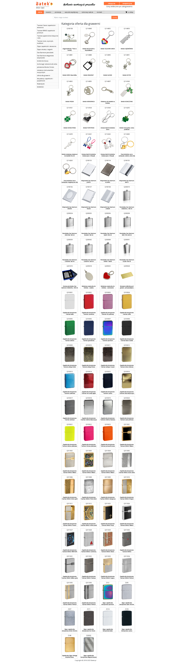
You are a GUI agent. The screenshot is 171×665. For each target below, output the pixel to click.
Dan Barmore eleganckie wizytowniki (45, 57)
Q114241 (89, 134)
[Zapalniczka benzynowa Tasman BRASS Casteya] (89, 565)
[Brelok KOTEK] (127, 64)
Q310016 (127, 372)
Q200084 (108, 240)
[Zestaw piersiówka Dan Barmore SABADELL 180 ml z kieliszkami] (70, 275)
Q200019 (127, 187)
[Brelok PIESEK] (70, 90)
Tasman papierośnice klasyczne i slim (47, 37)
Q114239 (70, 134)
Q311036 (89, 583)
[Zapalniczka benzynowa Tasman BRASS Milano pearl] (89, 460)
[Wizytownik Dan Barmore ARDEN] (70, 196)
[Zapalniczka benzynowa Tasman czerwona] (89, 302)
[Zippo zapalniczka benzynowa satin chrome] (127, 592)
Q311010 (127, 477)
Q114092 (70, 81)
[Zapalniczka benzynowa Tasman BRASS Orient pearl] (89, 513)
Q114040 (89, 29)
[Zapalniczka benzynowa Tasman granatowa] (89, 328)
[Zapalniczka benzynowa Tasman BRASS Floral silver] (89, 486)
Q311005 (127, 451)
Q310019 (108, 398)
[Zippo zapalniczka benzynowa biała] (108, 618)
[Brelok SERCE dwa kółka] (70, 64)
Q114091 (127, 55)
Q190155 (127, 160)
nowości (48, 12)
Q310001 (70, 292)
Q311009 (108, 477)
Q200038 (127, 213)
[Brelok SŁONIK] (108, 64)
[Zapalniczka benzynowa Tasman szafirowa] (70, 381)
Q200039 (70, 240)
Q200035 (89, 213)
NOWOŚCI (40, 87)
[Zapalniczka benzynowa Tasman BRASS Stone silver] (127, 460)
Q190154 (108, 160)
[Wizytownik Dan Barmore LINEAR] (108, 196)
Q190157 (89, 187)
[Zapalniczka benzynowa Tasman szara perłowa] (127, 407)
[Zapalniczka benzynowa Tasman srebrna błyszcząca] (89, 407)
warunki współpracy (71, 12)
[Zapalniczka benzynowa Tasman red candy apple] (89, 381)
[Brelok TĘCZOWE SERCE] (108, 38)
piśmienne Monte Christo (45, 67)
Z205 (126, 583)
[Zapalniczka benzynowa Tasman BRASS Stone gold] (70, 486)
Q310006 (89, 319)
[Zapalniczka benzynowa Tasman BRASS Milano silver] (108, 460)
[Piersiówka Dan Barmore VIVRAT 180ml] (108, 249)
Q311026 (127, 504)
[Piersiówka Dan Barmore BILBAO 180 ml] (89, 222)
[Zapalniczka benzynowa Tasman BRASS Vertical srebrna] (127, 565)
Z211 (88, 609)
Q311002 (70, 451)
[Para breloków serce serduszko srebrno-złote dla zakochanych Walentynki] (127, 143)
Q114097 (108, 81)
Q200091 (127, 240)
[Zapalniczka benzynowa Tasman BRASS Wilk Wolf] (70, 539)
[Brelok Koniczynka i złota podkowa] (127, 117)
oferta (40, 12)
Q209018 (89, 266)
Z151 (107, 583)
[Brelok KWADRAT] (89, 64)
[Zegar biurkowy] (70, 38)
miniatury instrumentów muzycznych (45, 71)
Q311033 (108, 556)
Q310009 (70, 345)
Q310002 (89, 292)
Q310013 (70, 372)
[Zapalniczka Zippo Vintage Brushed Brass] (70, 645)
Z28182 (88, 635)
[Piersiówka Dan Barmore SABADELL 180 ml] (127, 196)
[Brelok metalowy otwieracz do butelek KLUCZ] (70, 143)
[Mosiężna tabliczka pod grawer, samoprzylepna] (127, 275)
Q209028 (127, 266)
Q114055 (108, 29)
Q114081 (70, 55)
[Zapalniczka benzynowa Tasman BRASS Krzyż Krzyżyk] (108, 513)
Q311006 (70, 477)
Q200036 (108, 213)
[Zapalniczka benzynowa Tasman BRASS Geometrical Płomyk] (127, 539)
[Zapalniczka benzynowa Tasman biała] (70, 302)
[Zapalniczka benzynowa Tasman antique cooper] (108, 354)
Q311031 (70, 556)
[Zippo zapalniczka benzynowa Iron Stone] (89, 618)
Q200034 (70, 213)
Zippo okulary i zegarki (44, 49)
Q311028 (89, 530)
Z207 (69, 609)
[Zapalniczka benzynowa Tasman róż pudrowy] (108, 302)
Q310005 (70, 319)
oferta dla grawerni (43, 75)
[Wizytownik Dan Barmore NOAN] (89, 196)
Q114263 (70, 160)
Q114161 (70, 108)
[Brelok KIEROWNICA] (89, 90)
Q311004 (108, 451)
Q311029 (108, 530)
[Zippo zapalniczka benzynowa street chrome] (70, 618)
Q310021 (70, 424)
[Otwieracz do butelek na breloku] (108, 90)
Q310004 (127, 292)
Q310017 (70, 398)
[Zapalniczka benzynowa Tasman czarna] (108, 381)
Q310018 (89, 398)
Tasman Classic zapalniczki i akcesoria (46, 26)
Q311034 (127, 556)
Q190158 (108, 187)
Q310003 (108, 292)
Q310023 (108, 424)
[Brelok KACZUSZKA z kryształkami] (89, 38)
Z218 (126, 609)
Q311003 (89, 451)
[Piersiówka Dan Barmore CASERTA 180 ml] (89, 249)
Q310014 (89, 372)
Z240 (69, 635)
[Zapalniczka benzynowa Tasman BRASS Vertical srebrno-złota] (70, 592)
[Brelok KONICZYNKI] (127, 90)
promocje (58, 12)
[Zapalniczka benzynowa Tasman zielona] (70, 328)
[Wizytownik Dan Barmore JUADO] (89, 170)
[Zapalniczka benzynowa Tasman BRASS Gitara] (108, 539)
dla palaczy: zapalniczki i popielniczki (45, 80)
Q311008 (89, 477)
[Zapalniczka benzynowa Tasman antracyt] (70, 407)
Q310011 (108, 345)
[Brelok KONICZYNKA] (70, 117)
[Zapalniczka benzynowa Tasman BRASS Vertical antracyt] (89, 592)
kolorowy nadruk (87, 12)
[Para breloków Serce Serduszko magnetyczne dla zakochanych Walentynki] (70, 170)
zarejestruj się (127, 3)
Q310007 (108, 319)
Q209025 (108, 266)
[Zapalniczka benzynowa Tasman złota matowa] (127, 354)
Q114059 (127, 29)
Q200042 (89, 240)
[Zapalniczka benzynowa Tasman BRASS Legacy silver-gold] (108, 565)
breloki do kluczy (42, 61)
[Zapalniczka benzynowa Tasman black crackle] (127, 328)
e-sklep (130, 12)
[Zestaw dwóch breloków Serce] (108, 117)
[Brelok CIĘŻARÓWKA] (127, 38)
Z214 (107, 609)
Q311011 (70, 504)
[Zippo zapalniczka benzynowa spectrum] (108, 592)
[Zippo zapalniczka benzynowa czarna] (127, 618)
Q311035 (70, 583)
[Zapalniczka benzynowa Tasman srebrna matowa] (108, 407)
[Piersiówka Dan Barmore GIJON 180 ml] (108, 222)
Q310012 (127, 345)
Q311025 (108, 504)
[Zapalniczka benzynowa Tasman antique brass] (89, 354)
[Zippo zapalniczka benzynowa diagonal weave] (89, 645)
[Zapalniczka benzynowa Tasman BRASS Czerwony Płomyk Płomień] (89, 539)
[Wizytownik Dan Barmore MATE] (127, 170)
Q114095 (89, 81)
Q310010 (89, 345)
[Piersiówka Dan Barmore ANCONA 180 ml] (70, 222)
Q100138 (70, 29)
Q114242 (108, 134)
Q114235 (127, 108)
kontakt (99, 12)
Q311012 (89, 504)
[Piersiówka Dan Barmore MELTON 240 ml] (127, 222)
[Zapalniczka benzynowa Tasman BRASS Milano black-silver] (127, 513)
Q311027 (70, 530)
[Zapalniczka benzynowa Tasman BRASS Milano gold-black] (127, 433)
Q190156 (70, 187)
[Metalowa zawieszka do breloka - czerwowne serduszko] (108, 275)
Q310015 (108, 372)
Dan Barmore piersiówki (45, 53)
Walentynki (41, 84)
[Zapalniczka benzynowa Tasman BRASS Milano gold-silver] (70, 460)
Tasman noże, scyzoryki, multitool (45, 42)
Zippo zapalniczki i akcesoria (46, 46)
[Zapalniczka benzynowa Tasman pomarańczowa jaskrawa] (108, 433)
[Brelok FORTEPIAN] (89, 117)
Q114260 (127, 134)
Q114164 (89, 108)
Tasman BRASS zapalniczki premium (46, 32)
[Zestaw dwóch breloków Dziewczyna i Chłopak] (89, 143)
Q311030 (127, 530)
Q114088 (89, 55)
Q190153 (89, 160)
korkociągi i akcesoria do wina (47, 64)
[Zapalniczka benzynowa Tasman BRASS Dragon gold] (127, 486)
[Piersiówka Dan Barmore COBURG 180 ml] (70, 249)
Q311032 (89, 556)
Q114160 (127, 81)
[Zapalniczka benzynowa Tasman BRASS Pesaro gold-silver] (70, 513)
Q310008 (127, 319)
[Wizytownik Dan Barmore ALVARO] (108, 170)
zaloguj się (111, 3)
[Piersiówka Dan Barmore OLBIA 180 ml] (127, 249)
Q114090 (108, 55)
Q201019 (70, 266)
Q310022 (89, 424)
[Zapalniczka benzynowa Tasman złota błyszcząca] (127, 381)
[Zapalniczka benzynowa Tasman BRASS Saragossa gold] (108, 486)
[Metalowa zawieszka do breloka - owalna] (89, 275)
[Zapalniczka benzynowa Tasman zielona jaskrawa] (70, 433)
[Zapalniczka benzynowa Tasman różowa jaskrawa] (89, 433)
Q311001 (127, 424)
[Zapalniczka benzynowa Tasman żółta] (127, 302)
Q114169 (108, 108)
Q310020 (127, 398)
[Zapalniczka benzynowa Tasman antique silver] (70, 354)
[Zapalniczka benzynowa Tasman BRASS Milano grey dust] (70, 565)
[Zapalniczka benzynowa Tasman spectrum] (108, 328)
